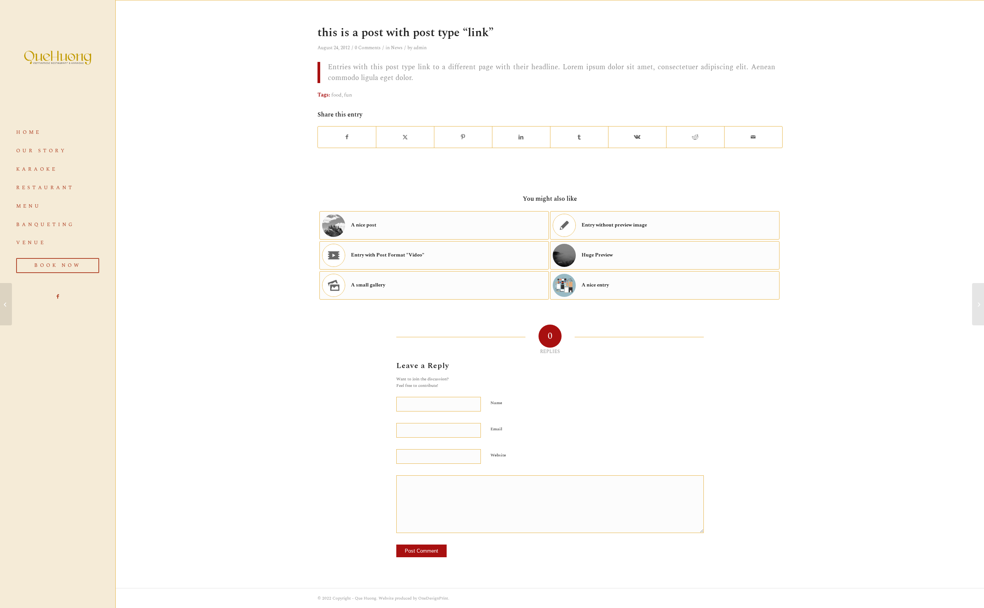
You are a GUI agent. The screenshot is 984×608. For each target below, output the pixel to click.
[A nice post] (6, 304)
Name (496, 403)
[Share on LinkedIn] (521, 137)
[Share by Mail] (753, 137)
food (336, 95)
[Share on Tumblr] (579, 137)
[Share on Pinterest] (463, 137)
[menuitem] (57, 132)
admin (420, 48)
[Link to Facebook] (57, 296)
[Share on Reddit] (695, 137)
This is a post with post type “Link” (405, 33)
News (396, 48)
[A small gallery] (978, 304)
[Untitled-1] (57, 57)
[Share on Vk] (637, 137)
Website (498, 455)
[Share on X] (405, 137)
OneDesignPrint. (433, 598)
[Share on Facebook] (347, 137)
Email (496, 429)
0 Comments (368, 48)
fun (348, 95)
